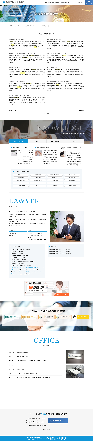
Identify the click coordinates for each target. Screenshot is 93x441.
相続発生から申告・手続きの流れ (17, 81)
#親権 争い (38, 185)
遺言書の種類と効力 (52, 67)
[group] (12, 317)
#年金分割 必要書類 (21, 185)
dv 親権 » (81, 110)
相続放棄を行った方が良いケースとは (56, 53)
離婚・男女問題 (18, 141)
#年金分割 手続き (72, 174)
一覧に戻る (46, 113)
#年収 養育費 (72, 183)
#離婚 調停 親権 (38, 174)
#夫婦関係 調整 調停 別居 (38, 180)
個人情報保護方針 (46, 429)
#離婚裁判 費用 (21, 177)
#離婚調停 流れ (72, 180)
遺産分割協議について (14, 67)
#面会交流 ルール (72, 177)
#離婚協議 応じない (21, 183)
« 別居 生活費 (12, 110)
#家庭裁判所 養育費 (38, 183)
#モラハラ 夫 (20, 174)
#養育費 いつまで (55, 177)
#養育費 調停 (38, 177)
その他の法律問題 (56, 141)
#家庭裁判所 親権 (72, 185)
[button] (43, 321)
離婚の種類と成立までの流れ (54, 39)
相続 (37, 141)
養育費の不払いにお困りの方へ (16, 39)
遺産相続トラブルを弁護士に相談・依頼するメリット (22, 53)
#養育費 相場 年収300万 (55, 174)
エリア (74, 141)
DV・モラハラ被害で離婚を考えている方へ (19, 95)
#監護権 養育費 (55, 180)
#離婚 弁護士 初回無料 (20, 180)
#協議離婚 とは (55, 183)
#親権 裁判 (55, 185)
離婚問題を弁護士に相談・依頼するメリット (58, 81)
